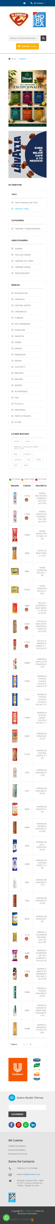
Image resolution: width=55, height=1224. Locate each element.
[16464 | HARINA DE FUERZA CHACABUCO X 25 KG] (15, 992)
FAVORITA (19, 336)
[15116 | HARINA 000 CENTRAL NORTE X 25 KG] (15, 754)
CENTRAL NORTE (23, 305)
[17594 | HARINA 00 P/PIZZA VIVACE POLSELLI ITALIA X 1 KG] (15, 717)
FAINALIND (20, 330)
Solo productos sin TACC (26, 202)
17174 (27, 496)
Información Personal (17, 1154)
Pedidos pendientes (17, 1146)
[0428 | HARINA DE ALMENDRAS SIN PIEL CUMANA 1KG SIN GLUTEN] (15, 955)
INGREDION (20, 354)
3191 (27, 791)
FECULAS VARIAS (23, 254)
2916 (27, 845)
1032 (27, 900)
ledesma (17, 459)
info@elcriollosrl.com (31, 1174)
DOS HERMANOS (22, 324)
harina (16, 441)
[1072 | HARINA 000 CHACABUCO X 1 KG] (15, 772)
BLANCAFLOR (21, 293)
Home (13, 59)
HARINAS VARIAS (23, 267)
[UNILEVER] (27, 1069)
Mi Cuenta (38, 3)
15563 (27, 534)
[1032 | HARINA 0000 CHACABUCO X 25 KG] (15, 900)
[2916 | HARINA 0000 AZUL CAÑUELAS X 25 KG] (15, 845)
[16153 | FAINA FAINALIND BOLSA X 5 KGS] (15, 589)
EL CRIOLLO (28, 1211)
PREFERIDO (20, 410)
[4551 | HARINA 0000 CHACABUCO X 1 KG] (15, 882)
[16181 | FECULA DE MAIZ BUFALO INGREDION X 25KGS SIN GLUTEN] (15, 626)
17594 (27, 717)
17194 (27, 971)
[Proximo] (30, 1044)
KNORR (18, 360)
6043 (27, 736)
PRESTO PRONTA (23, 416)
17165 (27, 514)
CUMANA (19, 317)
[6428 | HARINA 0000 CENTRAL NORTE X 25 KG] (15, 864)
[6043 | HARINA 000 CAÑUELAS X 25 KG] (15, 736)
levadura (27, 454)
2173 (27, 934)
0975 (27, 919)
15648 (38, 459)
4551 (27, 882)
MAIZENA (19, 373)
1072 (27, 772)
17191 (27, 642)
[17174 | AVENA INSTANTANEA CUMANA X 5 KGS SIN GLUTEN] (15, 498)
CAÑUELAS (20, 299)
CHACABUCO (21, 311)
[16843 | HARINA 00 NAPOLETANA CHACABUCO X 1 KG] (15, 662)
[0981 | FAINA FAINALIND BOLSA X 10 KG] (15, 571)
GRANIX (18, 348)
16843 (27, 662)
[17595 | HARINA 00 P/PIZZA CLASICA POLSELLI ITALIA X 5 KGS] (15, 699)
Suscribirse (17, 1114)
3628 (26, 465)
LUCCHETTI (20, 367)
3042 (27, 553)
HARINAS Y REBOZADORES (27, 228)
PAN (17, 397)
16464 (27, 992)
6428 (27, 864)
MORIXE (18, 385)
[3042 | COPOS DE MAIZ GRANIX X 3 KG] (15, 553)
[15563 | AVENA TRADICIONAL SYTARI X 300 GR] (15, 534)
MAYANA (19, 379)
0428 (27, 953)
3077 (16, 465)
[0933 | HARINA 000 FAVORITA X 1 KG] (15, 809)
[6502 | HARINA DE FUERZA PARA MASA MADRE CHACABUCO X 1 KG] (15, 1010)
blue (15, 454)
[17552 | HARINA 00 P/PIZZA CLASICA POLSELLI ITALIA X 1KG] (15, 681)
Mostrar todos (22, 208)
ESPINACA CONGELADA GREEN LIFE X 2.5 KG (26, 448)
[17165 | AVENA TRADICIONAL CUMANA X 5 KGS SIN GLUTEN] (15, 516)
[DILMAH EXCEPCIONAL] (27, 98)
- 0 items (29, 46)
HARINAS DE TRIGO (24, 261)
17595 (27, 699)
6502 (27, 1010)
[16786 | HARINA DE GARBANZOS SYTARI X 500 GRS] (15, 1028)
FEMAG (18, 342)
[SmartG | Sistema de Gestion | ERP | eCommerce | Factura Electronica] (26, 1219)
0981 (27, 571)
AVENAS (19, 248)
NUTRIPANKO (21, 391)
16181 (27, 624)
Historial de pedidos (17, 1150)
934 (28, 459)
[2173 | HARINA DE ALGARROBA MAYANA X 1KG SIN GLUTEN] (15, 937)
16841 (27, 827)
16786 (27, 1028)
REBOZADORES (22, 273)
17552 (27, 681)
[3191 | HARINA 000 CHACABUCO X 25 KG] (15, 790)
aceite (27, 441)
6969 (27, 605)
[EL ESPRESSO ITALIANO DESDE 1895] (27, 154)
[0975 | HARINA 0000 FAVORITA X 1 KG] (15, 918)
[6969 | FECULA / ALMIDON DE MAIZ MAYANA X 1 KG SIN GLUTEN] (15, 607)
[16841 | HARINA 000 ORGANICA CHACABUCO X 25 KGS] (15, 827)
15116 (27, 754)
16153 (27, 589)
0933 (27, 809)
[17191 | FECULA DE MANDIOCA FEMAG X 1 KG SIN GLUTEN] (15, 644)
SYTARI (18, 422)
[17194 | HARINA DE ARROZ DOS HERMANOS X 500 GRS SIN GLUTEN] (15, 973)
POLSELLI (19, 403)
